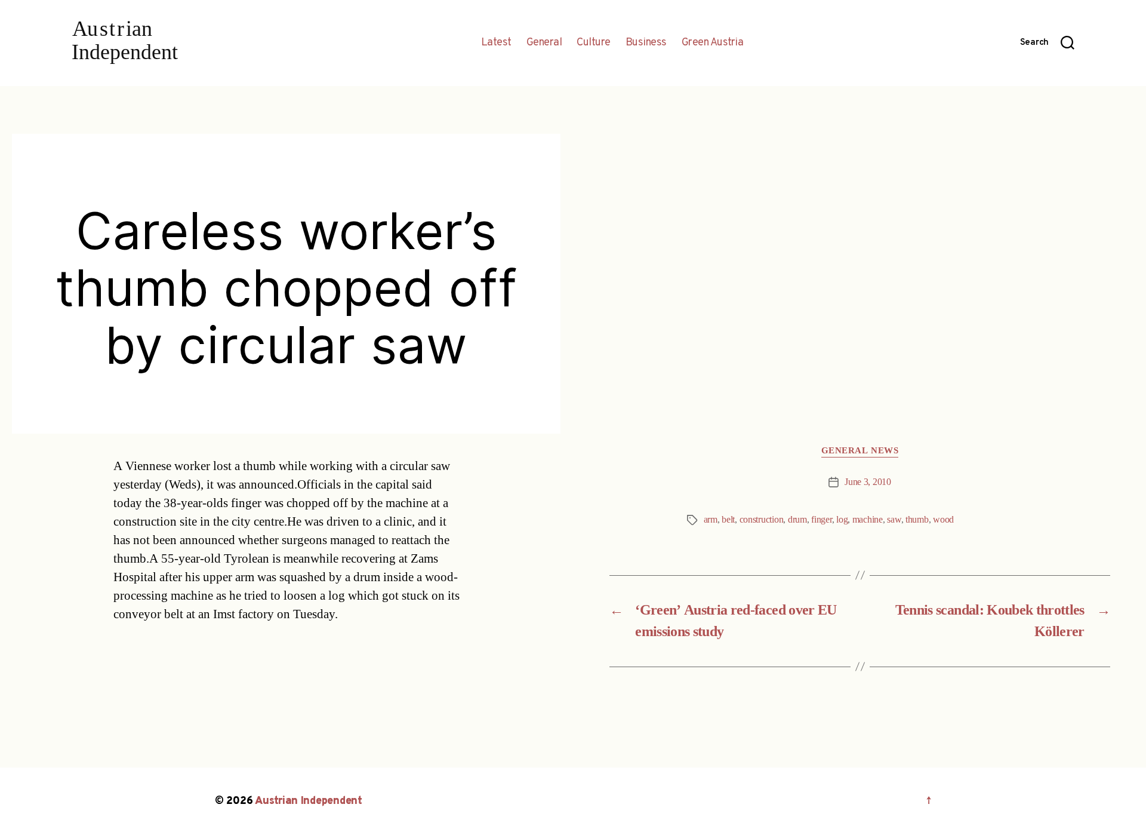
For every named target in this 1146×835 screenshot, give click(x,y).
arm (710, 520)
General (544, 43)
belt (728, 520)
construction (762, 520)
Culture (594, 43)
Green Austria (713, 43)
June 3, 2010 (868, 482)
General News (860, 451)
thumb (917, 520)
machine (867, 520)
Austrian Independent (308, 801)
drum (797, 520)
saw (894, 520)
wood (943, 520)
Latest (496, 43)
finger (821, 520)
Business (646, 43)
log (842, 520)
